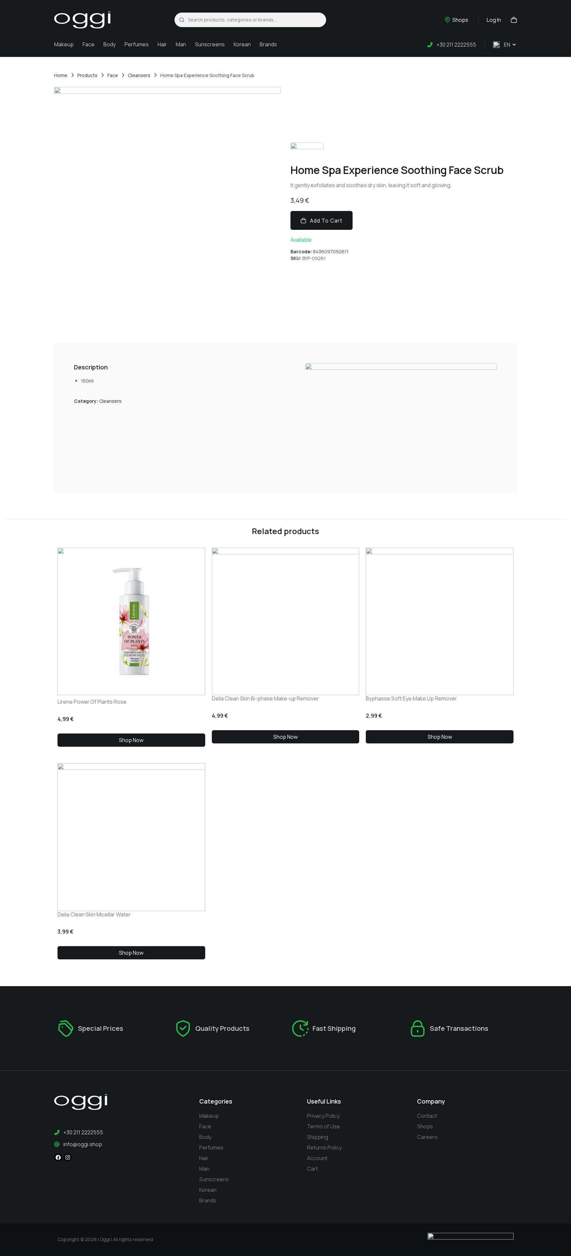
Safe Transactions (459, 1028)
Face (112, 75)
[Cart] (512, 20)
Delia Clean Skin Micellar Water (94, 914)
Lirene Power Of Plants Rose (92, 701)
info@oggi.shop (82, 1144)
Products (87, 75)
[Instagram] (68, 1157)
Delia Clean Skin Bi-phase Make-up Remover (265, 698)
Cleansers (139, 75)
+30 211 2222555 (456, 44)
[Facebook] (58, 1157)
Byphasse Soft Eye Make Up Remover (411, 698)
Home (60, 75)
